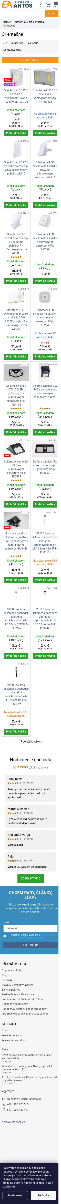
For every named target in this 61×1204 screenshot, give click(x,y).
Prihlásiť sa (29, 940)
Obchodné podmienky (15, 999)
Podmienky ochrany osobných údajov (24, 1004)
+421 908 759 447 (18, 1105)
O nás (5, 1025)
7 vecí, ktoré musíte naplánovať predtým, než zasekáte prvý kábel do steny (25, 1074)
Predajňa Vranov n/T (13, 1030)
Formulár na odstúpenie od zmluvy (22, 994)
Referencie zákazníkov (13, 1035)
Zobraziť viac (29, 873)
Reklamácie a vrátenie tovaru (19, 989)
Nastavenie (15, 1195)
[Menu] (53, 4)
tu (13, 1186)
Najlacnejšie (17, 43)
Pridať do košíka (16, 132)
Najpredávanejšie (12, 50)
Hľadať (49, 13)
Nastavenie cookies (13, 1117)
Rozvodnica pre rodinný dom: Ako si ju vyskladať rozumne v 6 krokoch (27, 1063)
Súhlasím (43, 1195)
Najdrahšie (32, 43)
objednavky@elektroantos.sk (24, 1094)
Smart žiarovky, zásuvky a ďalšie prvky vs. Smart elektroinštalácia (27, 1052)
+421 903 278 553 (18, 1099)
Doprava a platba (12, 965)
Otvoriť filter (29, 59)
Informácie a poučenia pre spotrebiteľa (25, 1008)
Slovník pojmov (11, 985)
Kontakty (7, 975)
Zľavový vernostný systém (17, 980)
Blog (4, 970)
